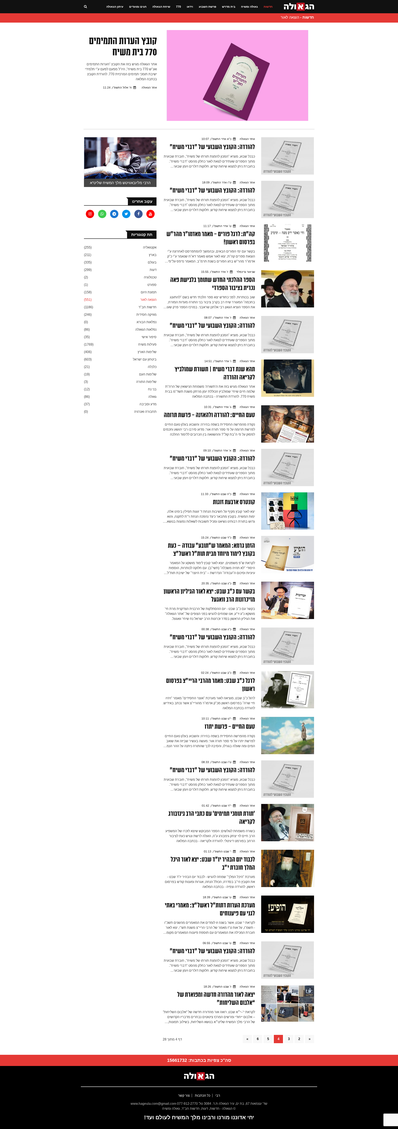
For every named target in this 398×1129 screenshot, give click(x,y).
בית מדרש (228, 6)
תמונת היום (149, 292)
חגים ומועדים (138, 6)
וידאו (190, 6)
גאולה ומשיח (249, 6)
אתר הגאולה (149, 87)
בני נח (152, 389)
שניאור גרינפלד (246, 271)
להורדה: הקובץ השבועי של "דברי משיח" (212, 146)
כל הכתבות (202, 1095)
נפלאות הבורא (147, 322)
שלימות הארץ (147, 352)
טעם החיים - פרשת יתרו (230, 726)
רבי (217, 1095)
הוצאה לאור (148, 299)
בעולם (152, 262)
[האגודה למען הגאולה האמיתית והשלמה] (299, 6)
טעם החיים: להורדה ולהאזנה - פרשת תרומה (209, 415)
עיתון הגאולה (114, 6)
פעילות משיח (147, 344)
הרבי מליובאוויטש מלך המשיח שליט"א (120, 183)
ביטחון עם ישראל (145, 359)
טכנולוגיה (150, 277)
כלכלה (152, 367)
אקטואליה (150, 247)
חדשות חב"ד (147, 307)
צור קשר (184, 1095)
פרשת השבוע (207, 6)
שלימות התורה (146, 382)
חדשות (268, 6)
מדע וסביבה (148, 404)
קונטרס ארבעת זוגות (234, 502)
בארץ (153, 255)
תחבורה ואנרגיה (145, 411)
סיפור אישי (149, 337)
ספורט (152, 284)
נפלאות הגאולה (146, 329)
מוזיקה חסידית (146, 314)
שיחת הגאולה (161, 6)
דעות (153, 270)
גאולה (152, 396)
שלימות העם (148, 374)
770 (178, 6)
